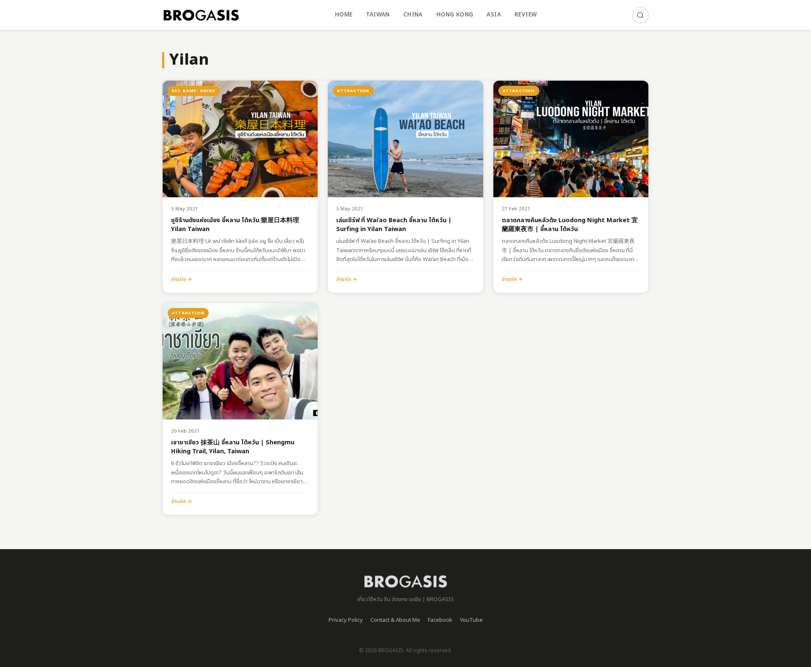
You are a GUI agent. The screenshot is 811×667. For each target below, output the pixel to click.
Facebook (440, 620)
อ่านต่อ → (181, 279)
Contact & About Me (395, 620)
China (413, 15)
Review (525, 15)
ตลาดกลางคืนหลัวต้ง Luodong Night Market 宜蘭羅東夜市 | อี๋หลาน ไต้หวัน (570, 225)
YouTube (471, 620)
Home (344, 15)
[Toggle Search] (640, 15)
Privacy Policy (346, 620)
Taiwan (377, 15)
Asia (494, 15)
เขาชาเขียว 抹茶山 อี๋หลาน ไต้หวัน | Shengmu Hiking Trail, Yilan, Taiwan (232, 447)
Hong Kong (455, 15)
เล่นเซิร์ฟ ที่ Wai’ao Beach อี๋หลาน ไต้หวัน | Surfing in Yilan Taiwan (394, 225)
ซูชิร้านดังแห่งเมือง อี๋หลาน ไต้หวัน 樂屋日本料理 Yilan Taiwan (235, 225)
